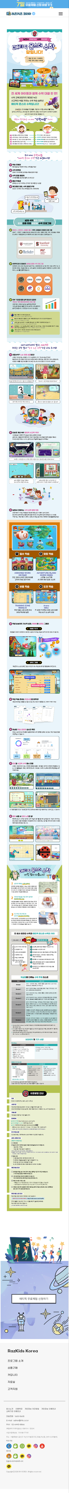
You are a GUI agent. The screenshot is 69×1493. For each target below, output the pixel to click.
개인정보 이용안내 (48, 1409)
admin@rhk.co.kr (21, 1420)
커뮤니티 (13, 1375)
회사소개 (9, 1409)
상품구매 (13, 1368)
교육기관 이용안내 (13, 1411)
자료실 (11, 1382)
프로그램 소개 (15, 1361)
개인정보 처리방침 (32, 1409)
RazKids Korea (23, 1351)
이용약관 (19, 1409)
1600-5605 (19, 1416)
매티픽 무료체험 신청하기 (33, 1298)
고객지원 (13, 1389)
